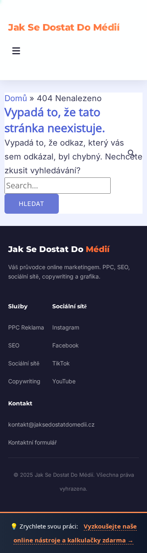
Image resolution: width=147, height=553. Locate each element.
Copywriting (24, 381)
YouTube (64, 381)
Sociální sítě (24, 363)
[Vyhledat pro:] (57, 185)
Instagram (65, 327)
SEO (14, 345)
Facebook (65, 345)
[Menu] (16, 51)
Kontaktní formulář (32, 442)
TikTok (61, 363)
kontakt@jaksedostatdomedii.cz (51, 424)
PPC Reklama (26, 327)
